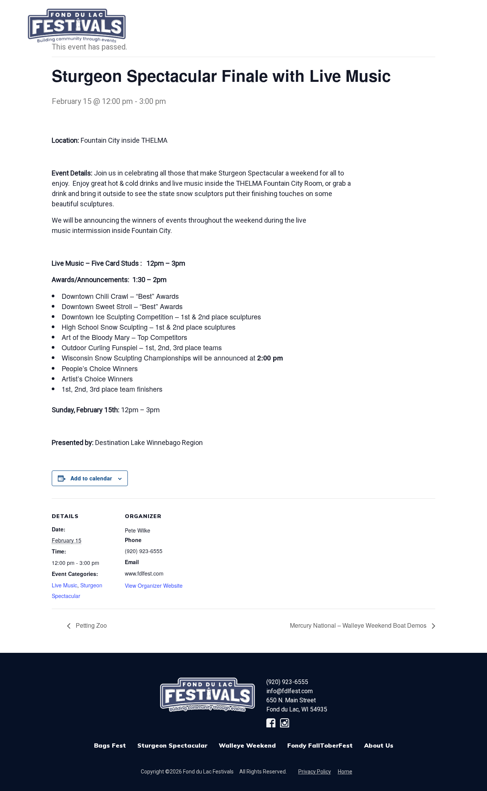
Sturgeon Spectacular (172, 745)
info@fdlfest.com (289, 691)
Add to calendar (91, 478)
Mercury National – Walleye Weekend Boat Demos (359, 625)
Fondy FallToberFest (320, 745)
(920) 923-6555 (287, 682)
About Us (378, 745)
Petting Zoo (90, 625)
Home (345, 772)
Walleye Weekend (247, 745)
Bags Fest (203, 22)
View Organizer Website (154, 585)
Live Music (64, 585)
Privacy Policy (314, 772)
